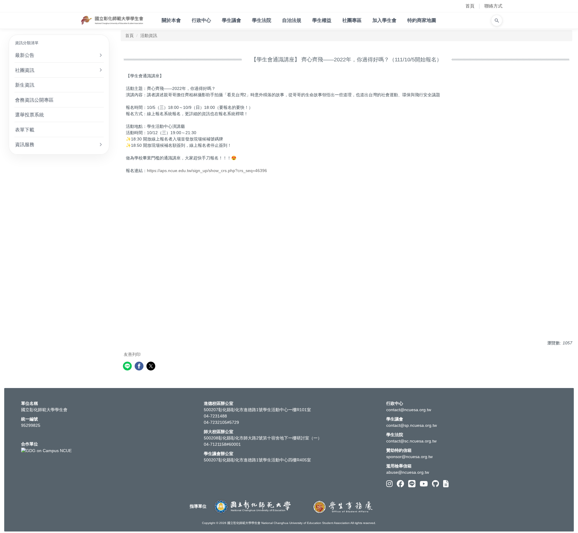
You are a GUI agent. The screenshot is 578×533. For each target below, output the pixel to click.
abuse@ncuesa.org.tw (407, 472)
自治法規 (291, 20)
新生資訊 (24, 85)
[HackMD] (446, 484)
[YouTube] (424, 484)
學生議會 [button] (231, 20)
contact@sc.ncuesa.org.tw (411, 441)
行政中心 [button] (201, 20)
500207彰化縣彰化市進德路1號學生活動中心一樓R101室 (257, 409)
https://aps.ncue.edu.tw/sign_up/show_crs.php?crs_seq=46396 (207, 170)
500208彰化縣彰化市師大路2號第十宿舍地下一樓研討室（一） (263, 438)
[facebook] (140, 367)
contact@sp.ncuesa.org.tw (411, 425)
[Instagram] (389, 484)
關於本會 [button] (171, 20)
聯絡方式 (493, 6)
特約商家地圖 (421, 20)
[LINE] (411, 484)
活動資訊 (148, 35)
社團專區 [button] (352, 20)
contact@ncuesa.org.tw (408, 409)
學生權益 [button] (321, 20)
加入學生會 (384, 20)
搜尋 (497, 20)
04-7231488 (215, 416)
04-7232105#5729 (221, 422)
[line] (128, 367)
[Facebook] (400, 484)
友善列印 (132, 354)
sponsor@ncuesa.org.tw (409, 456)
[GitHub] (435, 484)
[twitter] (151, 367)
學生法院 (261, 20)
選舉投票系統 (29, 115)
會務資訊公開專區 (34, 100)
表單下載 (24, 130)
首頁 (469, 6)
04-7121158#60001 (222, 444)
